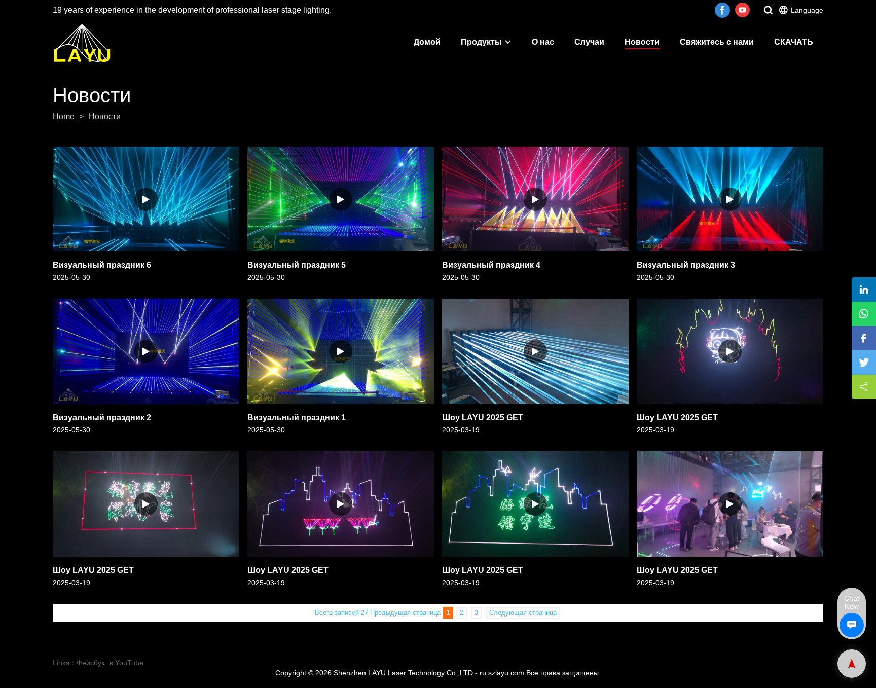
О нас (543, 42)
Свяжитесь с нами (717, 42)
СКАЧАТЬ (793, 42)
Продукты (481, 42)
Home (64, 116)
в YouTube (126, 663)
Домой (427, 42)
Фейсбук (90, 663)
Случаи (589, 42)
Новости (642, 42)
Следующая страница (523, 613)
